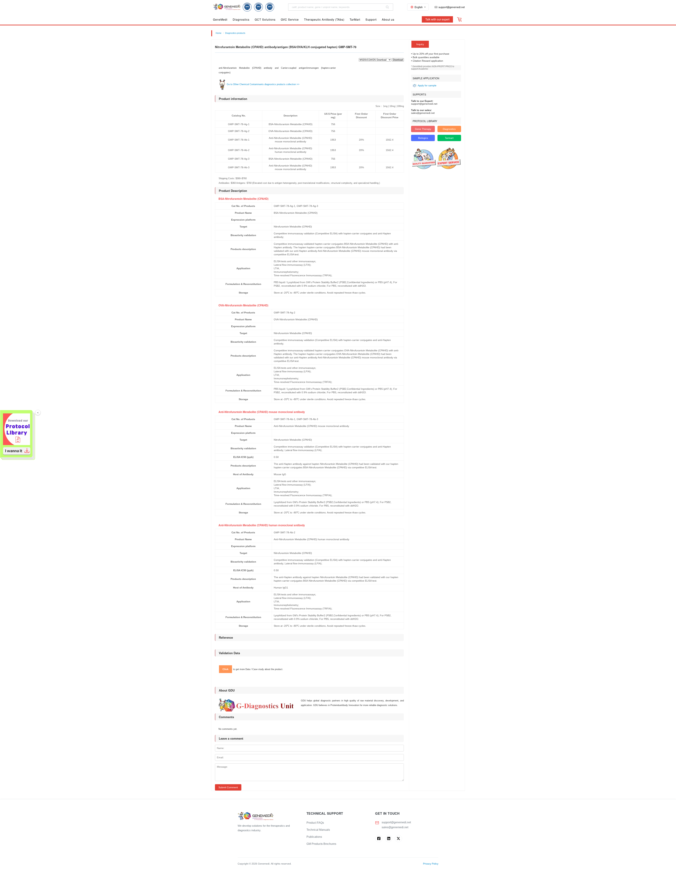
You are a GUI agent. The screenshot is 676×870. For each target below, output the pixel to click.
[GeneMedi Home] (269, 816)
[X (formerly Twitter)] (398, 838)
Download (397, 59)
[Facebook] (378, 838)
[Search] (387, 7)
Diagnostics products (235, 33)
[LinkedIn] (388, 838)
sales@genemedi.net (395, 827)
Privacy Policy (430, 863)
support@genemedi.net (396, 822)
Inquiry (420, 44)
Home (218, 33)
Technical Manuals (318, 829)
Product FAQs (315, 822)
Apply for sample (427, 85)
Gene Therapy (423, 129)
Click (226, 669)
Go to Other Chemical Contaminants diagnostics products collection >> (262, 84)
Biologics (423, 138)
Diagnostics (449, 129)
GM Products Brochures (321, 843)
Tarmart (449, 138)
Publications (314, 836)
